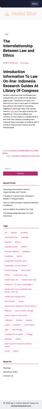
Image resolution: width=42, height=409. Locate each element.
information (10, 301)
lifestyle (8, 310)
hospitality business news (16, 261)
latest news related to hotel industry (21, 306)
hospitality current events (16, 265)
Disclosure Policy (10, 372)
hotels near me (11, 279)
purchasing (29, 325)
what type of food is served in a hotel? (18, 345)
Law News (14, 111)
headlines (9, 256)
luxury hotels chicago (24, 310)
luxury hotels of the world (16, 315)
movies (19, 320)
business (25, 237)
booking (24, 232)
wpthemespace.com (21, 406)
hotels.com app (20, 275)
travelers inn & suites (14, 334)
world (7, 351)
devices (8, 242)
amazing (26, 63)
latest (21, 301)
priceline (17, 325)
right (7, 329)
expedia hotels (11, 246)
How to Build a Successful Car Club (18, 209)
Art (6, 232)
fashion (24, 246)
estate (18, 242)
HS (12, 403)
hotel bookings (11, 270)
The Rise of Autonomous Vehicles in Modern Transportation (18, 197)
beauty (14, 232)
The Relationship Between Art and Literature (18, 214)
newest (29, 320)
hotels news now (29, 279)
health (19, 256)
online (7, 325)
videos (18, 339)
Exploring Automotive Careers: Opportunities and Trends (16, 190)
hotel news (26, 270)
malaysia (8, 320)
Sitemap (7, 368)
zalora (15, 351)
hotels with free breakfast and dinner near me (18, 290)
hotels (7, 275)
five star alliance (12, 251)
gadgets (26, 251)
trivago (29, 334)
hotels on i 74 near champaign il (19, 284)
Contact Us (8, 376)
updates (8, 339)
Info (6, 34)
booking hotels (11, 237)
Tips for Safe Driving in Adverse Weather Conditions (21, 204)
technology (17, 329)
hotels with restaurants (15, 296)
